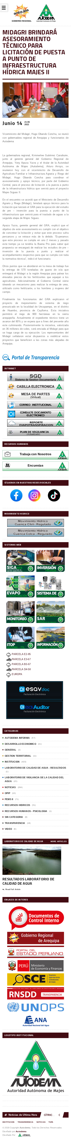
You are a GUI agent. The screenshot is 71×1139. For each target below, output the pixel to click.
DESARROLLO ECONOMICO (20, 744)
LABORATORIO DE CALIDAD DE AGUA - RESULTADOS (35, 768)
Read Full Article (12, 889)
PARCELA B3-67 (21, 664)
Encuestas (35, 465)
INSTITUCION (12, 761)
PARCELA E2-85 (21, 654)
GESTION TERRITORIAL (18, 756)
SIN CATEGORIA (14, 817)
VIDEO (8, 829)
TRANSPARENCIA (15, 823)
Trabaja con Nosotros (35, 454)
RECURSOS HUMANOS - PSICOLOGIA (26, 811)
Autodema (21, 1131)
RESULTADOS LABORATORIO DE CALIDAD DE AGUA (28, 881)
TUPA (50, 1122)
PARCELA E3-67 (21, 659)
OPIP (7, 793)
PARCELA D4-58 (21, 669)
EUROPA (16, 674)
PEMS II (9, 799)
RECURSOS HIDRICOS (17, 805)
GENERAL (10, 750)
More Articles (59, 841)
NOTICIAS (10, 787)
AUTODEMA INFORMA (17, 738)
